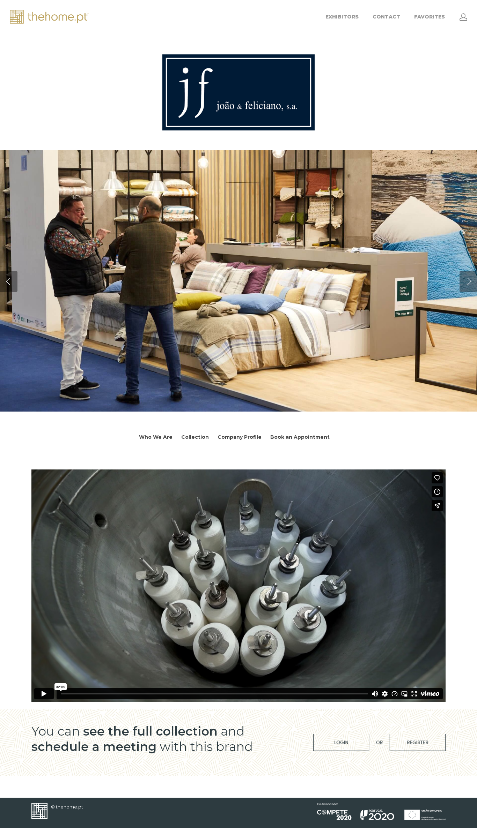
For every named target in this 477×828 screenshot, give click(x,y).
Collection (195, 437)
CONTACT (386, 17)
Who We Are (156, 437)
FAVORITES (429, 17)
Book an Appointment (300, 437)
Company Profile (240, 437)
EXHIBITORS (342, 17)
